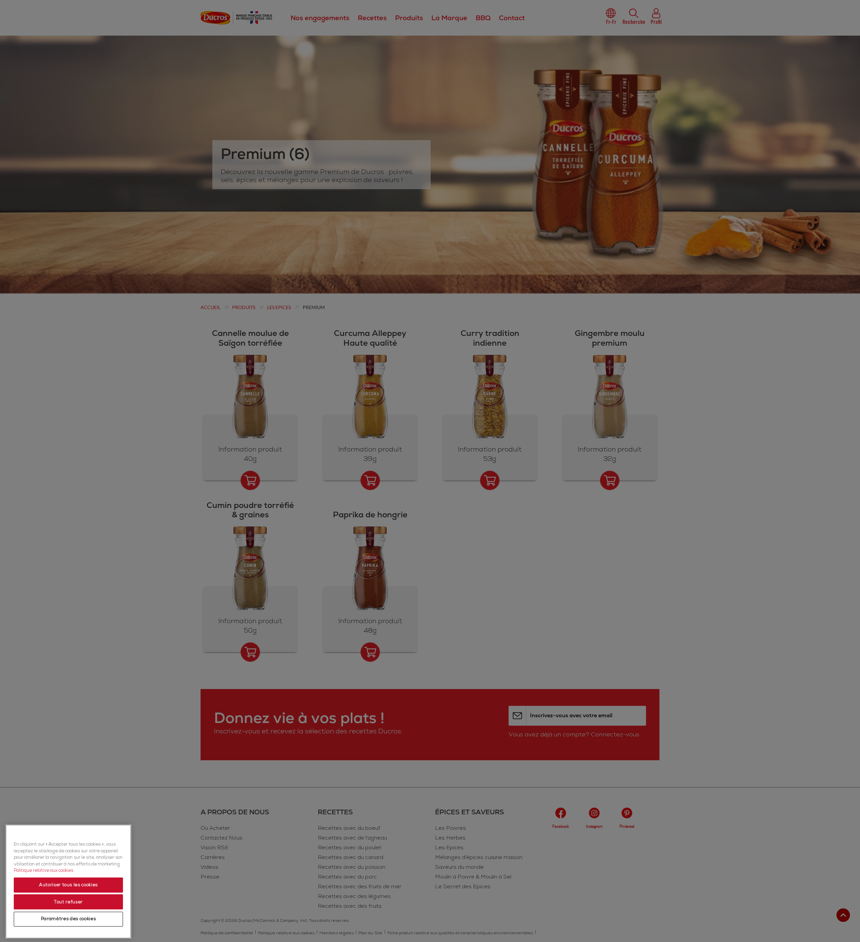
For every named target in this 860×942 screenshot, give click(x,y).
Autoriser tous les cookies (68, 885)
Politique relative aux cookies (43, 870)
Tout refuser (68, 902)
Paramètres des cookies (68, 919)
